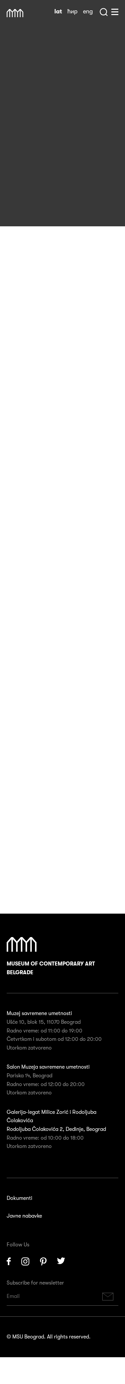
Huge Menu (114, 12)
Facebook (9, 1261)
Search (104, 12)
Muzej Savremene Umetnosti (15, 13)
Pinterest (43, 1261)
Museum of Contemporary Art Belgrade (51, 968)
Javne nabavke (24, 1216)
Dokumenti (19, 1198)
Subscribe (108, 1296)
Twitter (61, 1261)
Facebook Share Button (13, 201)
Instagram (25, 1261)
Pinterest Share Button (30, 201)
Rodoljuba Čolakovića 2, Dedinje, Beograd (56, 1129)
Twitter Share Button (46, 201)
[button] (57, 590)
